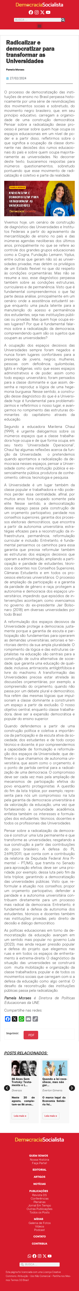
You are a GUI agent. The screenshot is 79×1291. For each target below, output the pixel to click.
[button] (39, 26)
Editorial (39, 1170)
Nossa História (39, 1160)
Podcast (39, 1230)
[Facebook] (31, 12)
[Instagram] (37, 12)
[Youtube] (48, 12)
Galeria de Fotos (40, 1223)
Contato (39, 1236)
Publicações (38, 1191)
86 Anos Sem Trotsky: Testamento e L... (22, 1082)
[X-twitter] (42, 12)
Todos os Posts (39, 1212)
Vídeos (39, 1226)
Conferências (40, 1198)
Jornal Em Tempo (39, 1205)
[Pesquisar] (63, 20)
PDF (31, 1035)
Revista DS (39, 1195)
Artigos (39, 1177)
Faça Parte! (39, 1163)
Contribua (39, 1244)
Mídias (38, 1219)
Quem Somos (38, 1156)
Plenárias (39, 1202)
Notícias (39, 1184)
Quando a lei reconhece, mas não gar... (54, 1082)
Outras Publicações (39, 1209)
